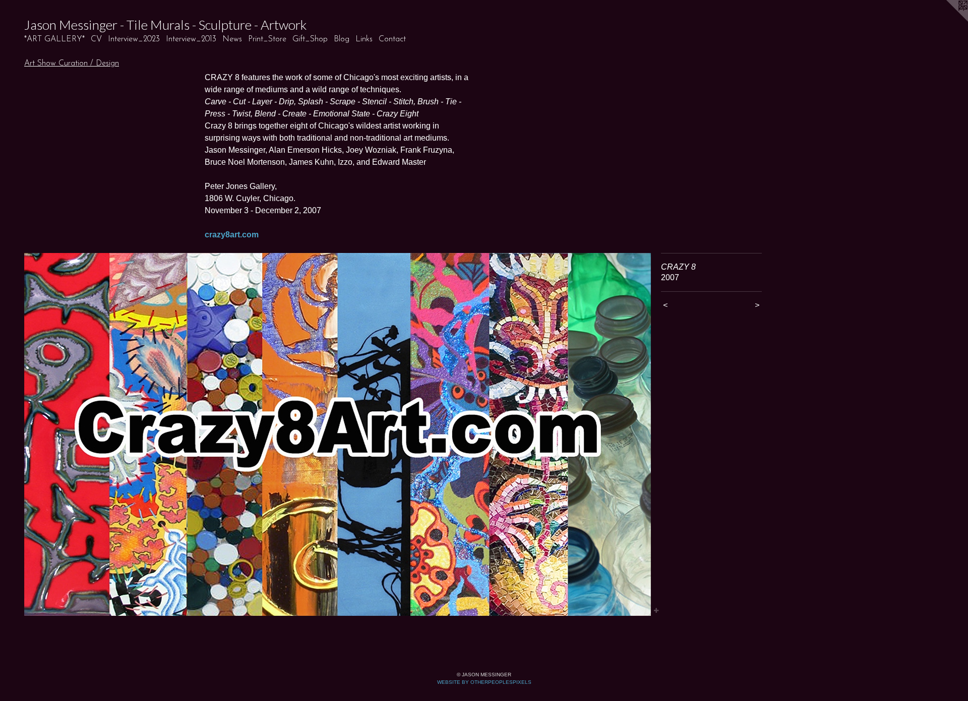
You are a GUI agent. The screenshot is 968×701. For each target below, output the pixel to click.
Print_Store (267, 39)
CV (96, 39)
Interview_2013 (191, 39)
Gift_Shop (310, 39)
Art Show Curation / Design (71, 63)
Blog (341, 39)
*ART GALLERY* (54, 39)
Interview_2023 (134, 39)
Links (364, 39)
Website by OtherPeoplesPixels (484, 682)
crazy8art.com (232, 234)
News (232, 39)
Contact (392, 39)
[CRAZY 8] (337, 434)
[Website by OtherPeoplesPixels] (948, 20)
